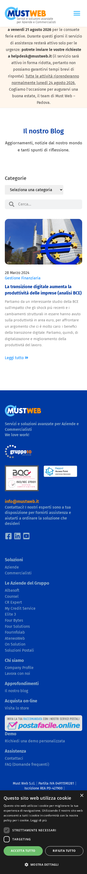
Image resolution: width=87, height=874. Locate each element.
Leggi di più (38, 820)
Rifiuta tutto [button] (64, 851)
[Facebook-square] (8, 536)
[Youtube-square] (26, 536)
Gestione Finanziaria (23, 278)
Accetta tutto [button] (23, 851)
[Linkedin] (17, 536)
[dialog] (43, 832)
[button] (76, 13)
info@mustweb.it (22, 501)
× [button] (81, 795)
